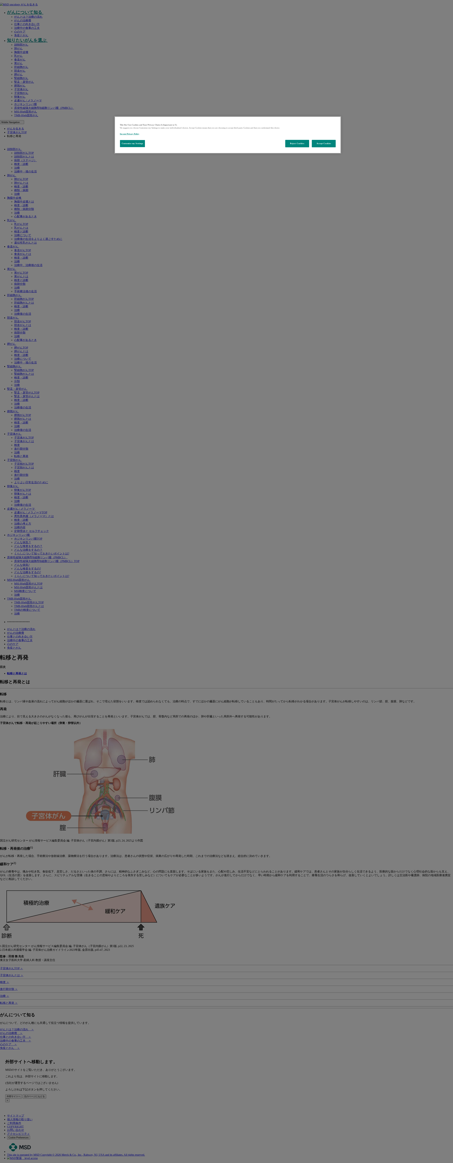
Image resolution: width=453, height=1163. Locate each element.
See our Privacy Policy (129, 134)
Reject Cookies (297, 143)
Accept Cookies (324, 143)
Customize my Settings (132, 143)
